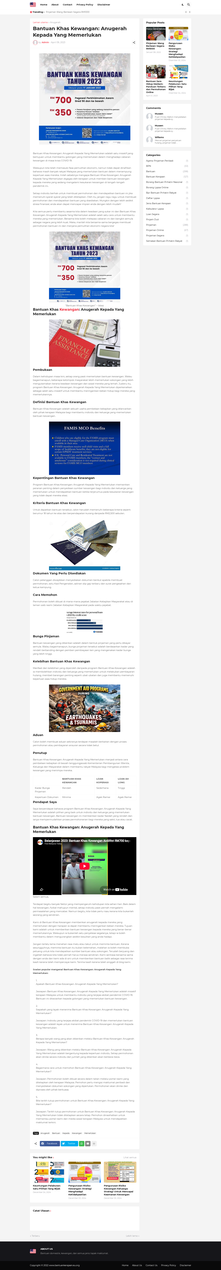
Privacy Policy (85, 4)
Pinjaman (167, 225)
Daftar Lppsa (167, 198)
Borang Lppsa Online (167, 187)
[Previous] (185, 12)
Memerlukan (90, 1133)
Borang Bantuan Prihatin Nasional (167, 182)
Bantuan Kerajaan (167, 176)
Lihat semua (129, 1157)
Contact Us (151, 1265)
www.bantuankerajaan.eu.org (64, 1265)
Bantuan (56, 1133)
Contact (67, 4)
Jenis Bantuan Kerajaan (167, 203)
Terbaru (36, 1236)
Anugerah (55, 22)
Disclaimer (103, 4)
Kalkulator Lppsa (167, 208)
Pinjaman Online (167, 230)
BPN (167, 166)
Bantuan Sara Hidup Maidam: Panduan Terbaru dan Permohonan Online (156, 87)
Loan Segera (167, 214)
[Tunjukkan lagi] (94, 1143)
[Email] (88, 1143)
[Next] (189, 12)
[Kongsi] (134, 42)
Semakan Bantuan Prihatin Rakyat (167, 241)
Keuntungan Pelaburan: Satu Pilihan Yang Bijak (47, 1187)
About (55, 4)
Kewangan (69, 309)
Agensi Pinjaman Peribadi (167, 160)
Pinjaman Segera (167, 235)
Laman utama (40, 22)
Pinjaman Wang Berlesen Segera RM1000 (155, 46)
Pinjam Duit (167, 219)
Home (43, 4)
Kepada (66, 1133)
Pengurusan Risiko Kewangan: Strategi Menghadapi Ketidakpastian (81, 12)
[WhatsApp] (81, 1143)
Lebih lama (132, 1236)
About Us (137, 1265)
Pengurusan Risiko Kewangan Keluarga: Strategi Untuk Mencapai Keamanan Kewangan (118, 1190)
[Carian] (188, 4)
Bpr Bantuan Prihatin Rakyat (167, 192)
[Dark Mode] (182, 4)
